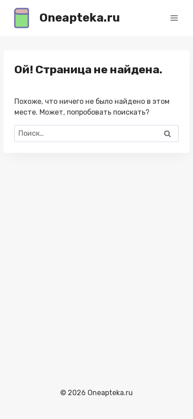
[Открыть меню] (174, 18)
